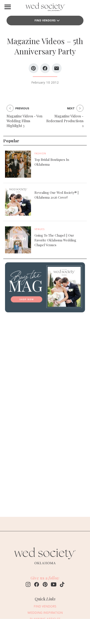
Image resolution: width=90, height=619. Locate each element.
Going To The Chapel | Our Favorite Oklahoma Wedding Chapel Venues (55, 240)
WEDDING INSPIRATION (45, 612)
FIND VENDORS (45, 20)
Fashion (40, 153)
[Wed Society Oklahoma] (45, 7)
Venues (40, 229)
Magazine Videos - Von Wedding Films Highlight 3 (24, 121)
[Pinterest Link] (45, 585)
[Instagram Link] (28, 585)
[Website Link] (45, 566)
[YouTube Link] (53, 585)
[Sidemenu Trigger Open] (7, 6)
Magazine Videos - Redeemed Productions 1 (64, 121)
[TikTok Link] (62, 585)
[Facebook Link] (36, 585)
